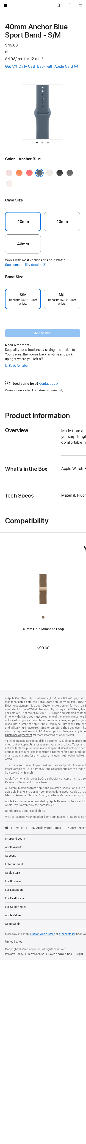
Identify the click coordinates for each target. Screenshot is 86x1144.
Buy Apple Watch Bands (46, 828)
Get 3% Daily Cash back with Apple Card (39, 66)
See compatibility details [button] (23, 265)
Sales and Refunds (60, 954)
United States (13, 941)
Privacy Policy (14, 954)
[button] (58, 5)
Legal (79, 954)
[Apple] (6, 827)
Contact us (48, 383)
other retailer (67, 934)
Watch (19, 828)
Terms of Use (36, 954)
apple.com (24, 702)
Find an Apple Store (42, 934)
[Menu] (80, 5)
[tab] (37, 142)
